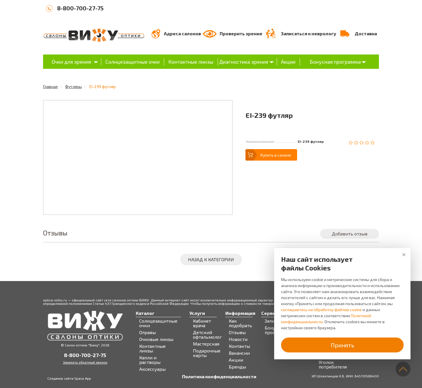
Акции (288, 62)
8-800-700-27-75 (80, 8)
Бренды (237, 366)
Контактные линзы (190, 62)
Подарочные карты (206, 353)
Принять (342, 345)
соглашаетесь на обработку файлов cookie (321, 309)
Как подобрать (240, 323)
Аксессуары (152, 369)
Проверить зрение (241, 33)
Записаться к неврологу (308, 33)
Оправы (147, 332)
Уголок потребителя (333, 364)
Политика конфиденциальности (219, 376)
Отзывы (237, 332)
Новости (238, 339)
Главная (50, 86)
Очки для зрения (71, 62)
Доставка (366, 33)
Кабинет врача (202, 323)
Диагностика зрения (243, 62)
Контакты (239, 346)
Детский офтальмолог (207, 334)
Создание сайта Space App (69, 378)
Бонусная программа (335, 62)
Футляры (73, 86)
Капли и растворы (149, 359)
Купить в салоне (275, 155)
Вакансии (239, 353)
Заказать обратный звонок (85, 362)
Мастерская (206, 344)
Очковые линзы (156, 339)
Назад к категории (211, 259)
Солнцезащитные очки (132, 62)
